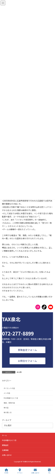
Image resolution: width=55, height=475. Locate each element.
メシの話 (7, 393)
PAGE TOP (50, 462)
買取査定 (5, 445)
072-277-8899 (18, 333)
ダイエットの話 (9, 388)
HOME (6, 473)
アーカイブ (6, 420)
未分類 (19, 372)
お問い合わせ (7, 455)
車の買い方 (8, 412)
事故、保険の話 (9, 403)
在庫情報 (5, 450)
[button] (27, 350)
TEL (49, 473)
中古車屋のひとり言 (11, 398)
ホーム (4, 435)
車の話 (6, 407)
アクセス (19, 473)
